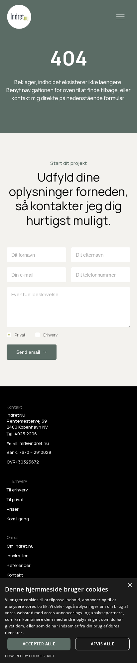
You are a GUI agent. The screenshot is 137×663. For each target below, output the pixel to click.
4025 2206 (26, 434)
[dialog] (68, 620)
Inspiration (18, 556)
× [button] (129, 585)
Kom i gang (18, 519)
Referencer (19, 565)
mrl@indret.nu (34, 443)
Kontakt (15, 575)
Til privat (15, 499)
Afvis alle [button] (102, 644)
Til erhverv (17, 490)
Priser (13, 509)
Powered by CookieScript (30, 655)
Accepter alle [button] (39, 644)
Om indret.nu (20, 546)
